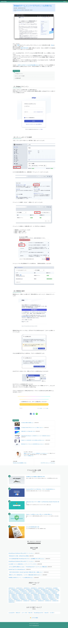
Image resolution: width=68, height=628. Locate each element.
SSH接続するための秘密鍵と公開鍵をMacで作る (35, 476)
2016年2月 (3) (22, 598)
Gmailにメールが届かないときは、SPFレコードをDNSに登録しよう (39, 514)
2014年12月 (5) (45, 599)
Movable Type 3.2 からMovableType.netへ (17, 569)
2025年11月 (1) (19, 588)
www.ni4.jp (3, 1)
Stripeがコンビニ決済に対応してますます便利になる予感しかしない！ (33, 440)
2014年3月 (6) (11, 602)
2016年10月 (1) (29, 597)
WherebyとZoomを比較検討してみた (19, 462)
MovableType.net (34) (38, 612)
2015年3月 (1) (24, 599)
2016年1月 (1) (29, 598)
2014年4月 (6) (55, 600)
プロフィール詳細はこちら (28, 455)
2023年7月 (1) (36, 589)
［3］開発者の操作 (17, 78)
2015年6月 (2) (16, 599)
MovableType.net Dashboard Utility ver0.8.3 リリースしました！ (21, 561)
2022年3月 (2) (38, 590)
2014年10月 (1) (11, 600)
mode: (64, 1)
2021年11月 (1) (53, 590)
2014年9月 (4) (19, 600)
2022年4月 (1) (30, 590)
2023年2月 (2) (15, 590)
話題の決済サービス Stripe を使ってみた (28, 431)
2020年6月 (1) (19, 593)
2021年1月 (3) (31, 591)
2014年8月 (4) (26, 600)
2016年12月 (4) (14, 597)
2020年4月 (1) (33, 593)
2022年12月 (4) (23, 590)
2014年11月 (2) (53, 599)
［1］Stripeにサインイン (18, 73)
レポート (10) (24, 612)
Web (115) (30, 612)
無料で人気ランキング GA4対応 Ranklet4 (34, 543)
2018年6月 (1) (43, 594)
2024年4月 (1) (14, 589)
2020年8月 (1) (11, 593)
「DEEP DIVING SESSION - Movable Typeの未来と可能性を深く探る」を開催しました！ (26, 572)
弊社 (18, 45)
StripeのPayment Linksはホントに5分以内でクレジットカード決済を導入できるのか (35, 435)
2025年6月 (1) (34, 588)
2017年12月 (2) (21, 595)
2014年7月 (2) (33, 600)
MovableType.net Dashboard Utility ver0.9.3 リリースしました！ (21, 553)
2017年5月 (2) (36, 595)
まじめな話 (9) (11, 612)
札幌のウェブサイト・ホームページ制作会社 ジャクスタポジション (36, 453)
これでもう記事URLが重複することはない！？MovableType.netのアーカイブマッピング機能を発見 (28, 566)
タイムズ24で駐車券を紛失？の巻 (32, 526)
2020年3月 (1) (41, 593)
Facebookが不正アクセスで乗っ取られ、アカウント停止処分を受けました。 (41, 489)
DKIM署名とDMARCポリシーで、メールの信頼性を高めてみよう (21, 577)
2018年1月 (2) (14, 595)
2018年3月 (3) (50, 594)
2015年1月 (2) (38, 599)
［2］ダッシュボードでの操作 (19, 75)
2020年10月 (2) (47, 591)
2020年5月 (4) (26, 593)
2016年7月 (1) (44, 597)
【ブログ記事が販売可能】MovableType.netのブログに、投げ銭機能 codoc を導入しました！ (27, 558)
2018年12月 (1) (21, 594)
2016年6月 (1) (51, 597)
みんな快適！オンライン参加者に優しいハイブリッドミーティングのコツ (23, 564)
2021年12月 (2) (45, 590)
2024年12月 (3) (48, 588)
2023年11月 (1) (29, 589)
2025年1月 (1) (41, 588)
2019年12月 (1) (48, 593)
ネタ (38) (52, 612)
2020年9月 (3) (54, 591)
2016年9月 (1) (37, 597)
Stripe (52, 45)
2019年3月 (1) (14, 594)
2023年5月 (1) (51, 589)
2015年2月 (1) (31, 599)
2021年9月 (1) (17, 591)
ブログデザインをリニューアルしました (48, 462)
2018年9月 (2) (36, 594)
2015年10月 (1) (52, 598)
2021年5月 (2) (24, 591)
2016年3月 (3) (15, 598)
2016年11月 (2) (22, 597)
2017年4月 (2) (44, 595)
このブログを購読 (34, 617)
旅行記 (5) (18, 612)
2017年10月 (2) (29, 595)
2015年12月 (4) (37, 598)
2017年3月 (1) (51, 595)
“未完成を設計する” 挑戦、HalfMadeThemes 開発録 (19, 555)
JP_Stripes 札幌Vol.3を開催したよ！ (27, 422)
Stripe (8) (46, 612)
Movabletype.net (36, 625)
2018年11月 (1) (29, 594)
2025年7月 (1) (26, 588)
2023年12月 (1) (22, 589)
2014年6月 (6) (41, 600)
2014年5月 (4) (48, 600)
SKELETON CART (24, 48)
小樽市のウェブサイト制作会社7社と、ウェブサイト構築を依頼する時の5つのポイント (25, 574)
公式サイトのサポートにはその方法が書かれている (29, 65)
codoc (47, 408)
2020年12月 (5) (39, 591)
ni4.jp (41, 408)
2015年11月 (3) (45, 598)
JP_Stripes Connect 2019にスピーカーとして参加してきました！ (32, 427)
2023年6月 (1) (44, 589)
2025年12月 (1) (12, 588)
